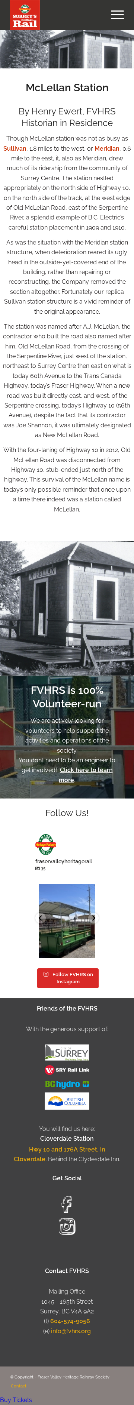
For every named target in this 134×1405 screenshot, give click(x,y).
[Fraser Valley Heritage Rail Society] (55, 15)
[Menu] (113, 15)
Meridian (107, 148)
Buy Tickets (16, 1400)
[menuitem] (113, 15)
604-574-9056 (70, 1321)
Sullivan (14, 148)
